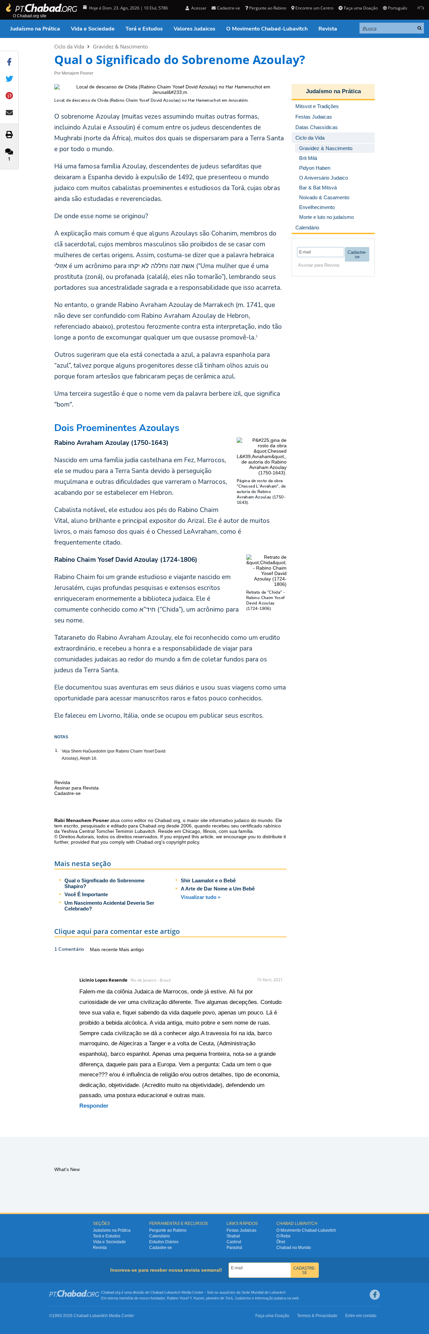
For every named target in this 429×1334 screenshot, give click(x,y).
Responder (94, 1106)
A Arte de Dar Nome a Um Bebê (218, 888)
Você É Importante (86, 894)
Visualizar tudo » (200, 897)
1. (56, 750)
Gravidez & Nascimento (120, 46)
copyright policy (182, 842)
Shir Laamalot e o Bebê (208, 880)
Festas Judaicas (241, 1230)
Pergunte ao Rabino (267, 8)
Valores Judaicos (194, 29)
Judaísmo (243, 1298)
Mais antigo (131, 949)
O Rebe (283, 1236)
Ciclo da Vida (69, 46)
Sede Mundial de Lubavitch (263, 1292)
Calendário (159, 1236)
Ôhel (280, 1241)
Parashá (234, 1247)
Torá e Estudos (144, 29)
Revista (327, 29)
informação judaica (270, 1298)
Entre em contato (360, 1315)
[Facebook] (375, 1295)
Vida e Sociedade (93, 29)
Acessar (198, 8)
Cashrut (234, 1241)
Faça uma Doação (360, 8)
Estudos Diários (163, 1241)
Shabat (233, 1236)
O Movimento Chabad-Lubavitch (267, 29)
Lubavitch (172, 1292)
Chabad (156, 1292)
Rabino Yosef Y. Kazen (185, 1298)
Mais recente (104, 949)
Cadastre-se (160, 1247)
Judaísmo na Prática (35, 29)
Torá (229, 1298)
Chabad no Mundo (293, 1247)
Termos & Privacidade (317, 1315)
